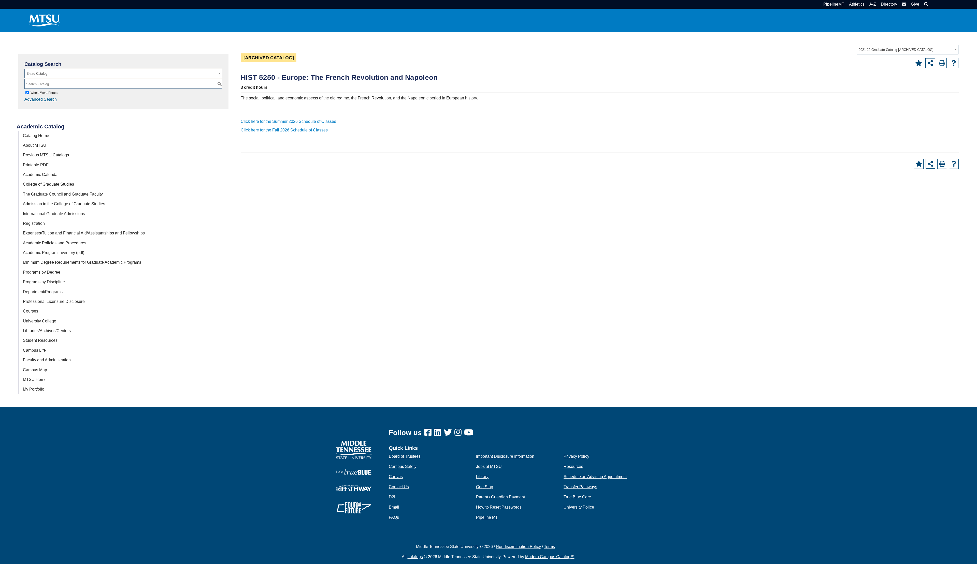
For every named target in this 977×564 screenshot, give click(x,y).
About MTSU (34, 145)
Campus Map (35, 370)
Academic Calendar (41, 174)
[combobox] (907, 49)
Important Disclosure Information (505, 456)
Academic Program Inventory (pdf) (53, 252)
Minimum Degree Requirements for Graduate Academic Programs (82, 262)
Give (915, 4)
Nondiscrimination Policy (518, 546)
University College (39, 321)
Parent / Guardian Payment (500, 497)
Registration (34, 223)
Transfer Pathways (580, 487)
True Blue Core (577, 497)
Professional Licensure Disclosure (54, 301)
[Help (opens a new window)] (953, 63)
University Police (579, 507)
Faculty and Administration (47, 360)
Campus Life (34, 350)
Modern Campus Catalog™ (549, 557)
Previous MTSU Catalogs (46, 155)
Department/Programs (43, 292)
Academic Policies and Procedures (54, 243)
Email (394, 507)
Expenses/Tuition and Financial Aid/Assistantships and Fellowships (84, 233)
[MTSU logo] (353, 450)
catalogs (415, 557)
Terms (549, 546)
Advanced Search (40, 99)
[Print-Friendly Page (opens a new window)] (942, 63)
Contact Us (399, 487)
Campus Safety (402, 466)
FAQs (394, 517)
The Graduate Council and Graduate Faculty (63, 194)
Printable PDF (36, 165)
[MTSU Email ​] (903, 4)
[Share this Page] (930, 63)
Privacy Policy (576, 456)
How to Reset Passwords (499, 507)
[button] (925, 4)
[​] (429, 432)
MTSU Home (35, 379)
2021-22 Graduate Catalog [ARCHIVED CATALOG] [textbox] (896, 50)
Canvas (396, 476)
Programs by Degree (41, 272)
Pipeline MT (487, 517)
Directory (889, 4)
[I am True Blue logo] (353, 472)
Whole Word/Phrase (44, 93)
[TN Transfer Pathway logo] (353, 487)
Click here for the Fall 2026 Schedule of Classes (284, 130)
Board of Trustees (405, 456)
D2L (392, 497)
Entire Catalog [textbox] (36, 74)
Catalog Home (36, 135)
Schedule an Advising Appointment (595, 476)
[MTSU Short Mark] (44, 20)
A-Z (872, 4)
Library (482, 476)
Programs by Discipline (44, 282)
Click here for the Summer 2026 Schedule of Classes (288, 121)
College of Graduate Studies (48, 184)
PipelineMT (833, 4)
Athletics (857, 4)
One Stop (484, 487)
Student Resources (40, 340)
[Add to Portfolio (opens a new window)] (918, 63)
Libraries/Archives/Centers (47, 331)
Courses (30, 311)
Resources (573, 466)
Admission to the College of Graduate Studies (64, 204)
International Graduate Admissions (54, 214)
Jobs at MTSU (489, 466)
